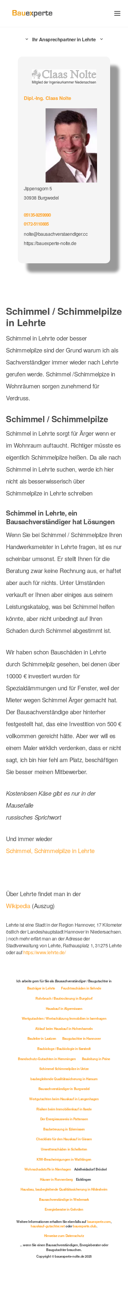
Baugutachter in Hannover (81, 1038)
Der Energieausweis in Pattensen (64, 1118)
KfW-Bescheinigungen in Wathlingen (64, 1159)
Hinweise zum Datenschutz (64, 1235)
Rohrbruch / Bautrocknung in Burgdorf (64, 998)
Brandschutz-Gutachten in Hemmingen (47, 1058)
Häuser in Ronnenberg (56, 1179)
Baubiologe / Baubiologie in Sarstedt (64, 1048)
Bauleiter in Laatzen (41, 1038)
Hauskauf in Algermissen (64, 1008)
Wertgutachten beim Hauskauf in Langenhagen (64, 1098)
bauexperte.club (84, 1226)
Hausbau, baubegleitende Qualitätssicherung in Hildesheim (64, 1189)
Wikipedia (19, 905)
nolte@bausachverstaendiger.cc (56, 233)
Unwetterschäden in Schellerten (64, 1149)
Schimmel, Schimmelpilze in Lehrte (50, 850)
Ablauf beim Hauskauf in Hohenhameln (64, 1028)
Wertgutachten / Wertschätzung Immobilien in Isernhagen (64, 1018)
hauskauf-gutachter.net (48, 1226)
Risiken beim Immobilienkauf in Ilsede (63, 1109)
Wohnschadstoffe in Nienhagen (47, 1169)
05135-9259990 (37, 215)
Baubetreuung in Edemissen (64, 1129)
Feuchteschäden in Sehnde (81, 988)
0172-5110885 (36, 224)
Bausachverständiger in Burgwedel (64, 1088)
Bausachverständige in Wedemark (64, 1199)
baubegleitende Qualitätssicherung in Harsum (64, 1078)
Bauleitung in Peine (96, 1058)
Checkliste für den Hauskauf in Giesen (64, 1138)
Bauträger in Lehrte (41, 988)
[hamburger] (117, 13)
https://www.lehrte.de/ (44, 952)
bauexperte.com (99, 1221)
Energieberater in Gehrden (64, 1209)
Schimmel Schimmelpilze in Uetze (64, 1068)
